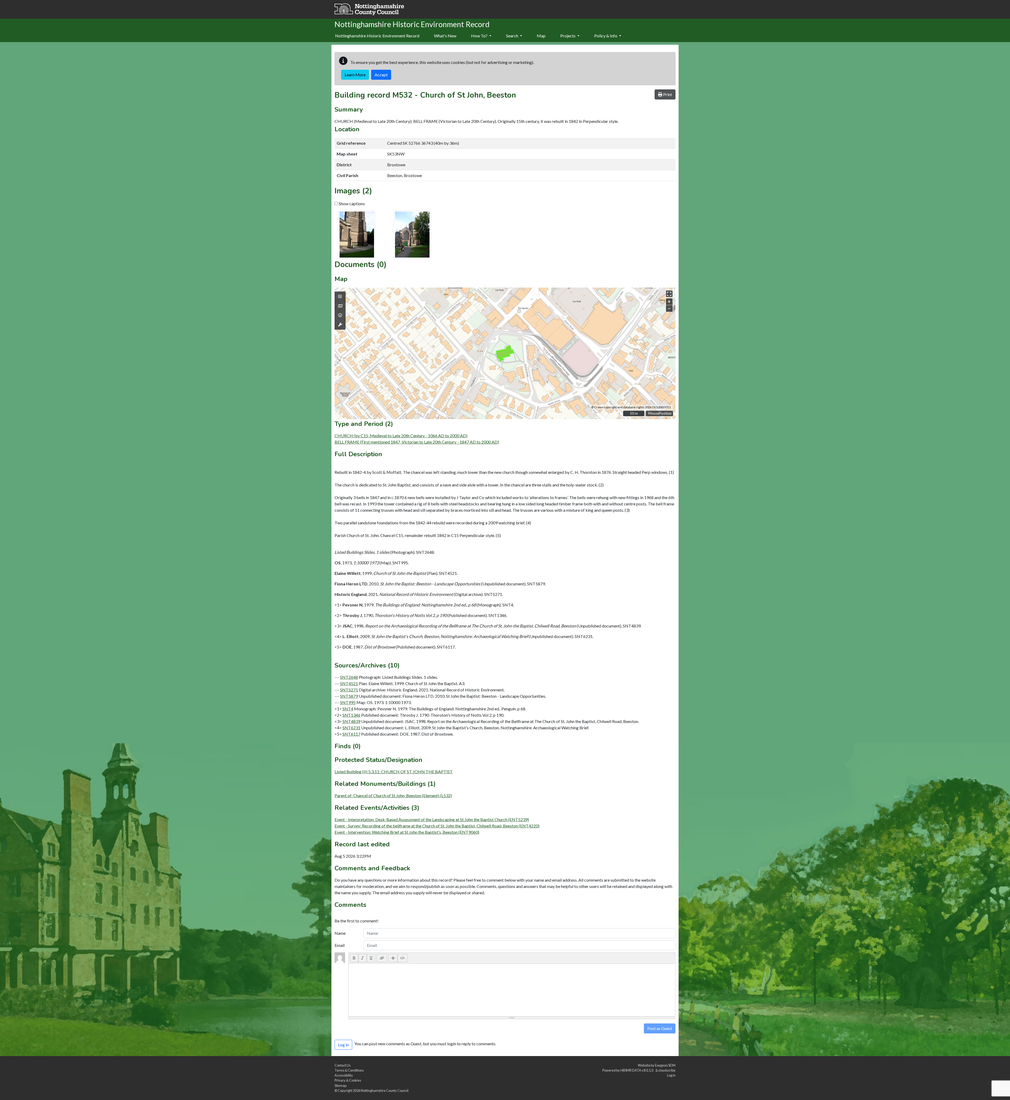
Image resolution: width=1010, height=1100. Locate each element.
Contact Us (343, 1065)
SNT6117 (351, 733)
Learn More (355, 74)
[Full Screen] (393, 958)
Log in (671, 1075)
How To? (479, 35)
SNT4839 (351, 721)
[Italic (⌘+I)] (362, 958)
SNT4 (347, 708)
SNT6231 (351, 727)
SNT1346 (351, 714)
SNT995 (348, 702)
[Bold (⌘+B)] (354, 958)
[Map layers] (340, 296)
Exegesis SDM (665, 1065)
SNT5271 (349, 689)
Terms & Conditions (349, 1070)
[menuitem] (445, 36)
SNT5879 (349, 696)
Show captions (351, 203)
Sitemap (340, 1085)
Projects (568, 35)
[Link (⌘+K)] (382, 958)
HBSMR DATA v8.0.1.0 (637, 1070)
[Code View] (402, 958)
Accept (381, 74)
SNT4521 (349, 683)
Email (340, 945)
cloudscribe (666, 1070)
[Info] (340, 315)
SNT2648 (349, 677)
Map (541, 35)
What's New (445, 35)
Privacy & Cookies (348, 1080)
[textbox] (512, 990)
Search (512, 35)
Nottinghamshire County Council (384, 1090)
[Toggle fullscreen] (669, 293)
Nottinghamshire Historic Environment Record (377, 35)
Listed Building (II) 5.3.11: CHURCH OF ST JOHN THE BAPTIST (394, 771)
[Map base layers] (340, 306)
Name (340, 933)
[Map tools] (340, 324)
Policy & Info (606, 35)
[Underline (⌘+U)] (371, 958)
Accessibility (344, 1075)
